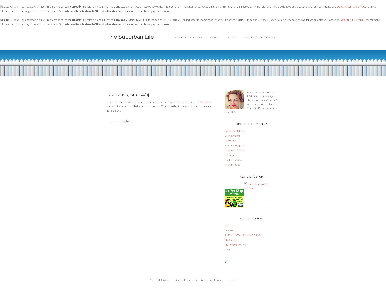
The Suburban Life (130, 37)
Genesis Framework (205, 280)
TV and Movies (232, 164)
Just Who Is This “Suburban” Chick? (242, 235)
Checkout (230, 230)
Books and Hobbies (235, 130)
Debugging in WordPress (351, 6)
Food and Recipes (234, 145)
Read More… (231, 111)
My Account (231, 239)
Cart (227, 225)
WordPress (223, 280)
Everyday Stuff (232, 135)
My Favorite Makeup (236, 244)
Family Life (230, 140)
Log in (233, 280)
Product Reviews (233, 159)
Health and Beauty (234, 150)
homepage (206, 101)
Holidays (229, 154)
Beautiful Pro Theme (180, 280)
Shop (227, 249)
